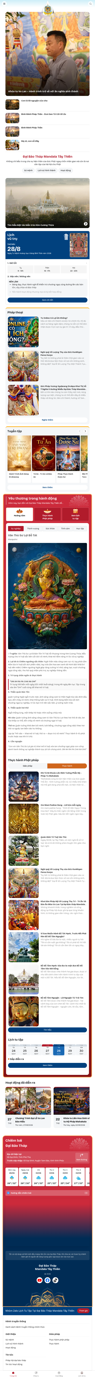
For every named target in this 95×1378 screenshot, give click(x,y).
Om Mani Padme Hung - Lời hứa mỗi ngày (61, 805)
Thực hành (54, 1344)
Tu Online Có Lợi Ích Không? (54, 318)
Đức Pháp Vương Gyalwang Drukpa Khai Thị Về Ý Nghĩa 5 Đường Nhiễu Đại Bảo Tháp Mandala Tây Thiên (63, 389)
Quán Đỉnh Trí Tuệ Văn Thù (53, 837)
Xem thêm (47, 487)
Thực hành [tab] (67, 766)
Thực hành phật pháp (59, 1340)
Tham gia (83, 1311)
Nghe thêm (47, 420)
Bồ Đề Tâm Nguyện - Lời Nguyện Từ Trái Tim (62, 998)
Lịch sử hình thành (46, 170)
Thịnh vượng (33, 528)
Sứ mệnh (28, 170)
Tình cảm (65, 528)
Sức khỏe (50, 528)
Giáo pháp (54, 1334)
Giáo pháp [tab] (27, 766)
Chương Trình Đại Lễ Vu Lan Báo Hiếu (30, 1120)
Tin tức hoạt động (14, 1364)
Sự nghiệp (16, 528)
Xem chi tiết (47, 300)
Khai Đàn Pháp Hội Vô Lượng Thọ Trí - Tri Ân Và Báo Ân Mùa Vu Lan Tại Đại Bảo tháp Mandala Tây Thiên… (63, 904)
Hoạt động (66, 170)
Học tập (80, 528)
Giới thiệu (11, 1334)
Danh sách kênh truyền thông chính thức (25, 1327)
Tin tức (9, 1354)
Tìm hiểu (47, 1030)
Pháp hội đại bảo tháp (16, 1360)
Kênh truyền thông (16, 1321)
